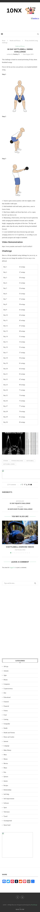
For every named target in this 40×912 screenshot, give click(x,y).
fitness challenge (17, 460)
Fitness (6, 710)
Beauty (6, 679)
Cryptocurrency (8, 688)
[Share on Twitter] (26, 485)
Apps (5, 675)
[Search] (38, 34)
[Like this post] (22, 484)
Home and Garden (9, 737)
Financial (6, 706)
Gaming (6, 719)
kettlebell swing (9, 464)
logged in (12, 567)
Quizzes (6, 776)
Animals (6, 671)
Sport (5, 807)
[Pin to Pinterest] (29, 484)
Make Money (7, 750)
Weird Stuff (7, 825)
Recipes (6, 785)
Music (5, 768)
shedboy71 (16, 54)
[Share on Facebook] (24, 484)
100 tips (6, 666)
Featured (6, 701)
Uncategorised (8, 820)
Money (6, 759)
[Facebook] (17, 897)
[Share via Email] (31, 484)
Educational (7, 697)
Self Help (6, 794)
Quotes (6, 781)
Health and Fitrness (15, 40)
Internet (6, 741)
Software (6, 803)
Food (5, 715)
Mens (5, 754)
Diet (5, 693)
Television (7, 812)
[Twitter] (22, 897)
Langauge (6, 746)
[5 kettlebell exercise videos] (20, 532)
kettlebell (30, 460)
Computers (7, 684)
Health (5, 728)
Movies (6, 763)
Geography (7, 724)
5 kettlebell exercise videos (20, 547)
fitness (5, 460)
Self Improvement (9, 798)
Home (3, 40)
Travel (5, 816)
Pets (5, 772)
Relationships (7, 790)
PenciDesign (34, 905)
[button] (4, 537)
